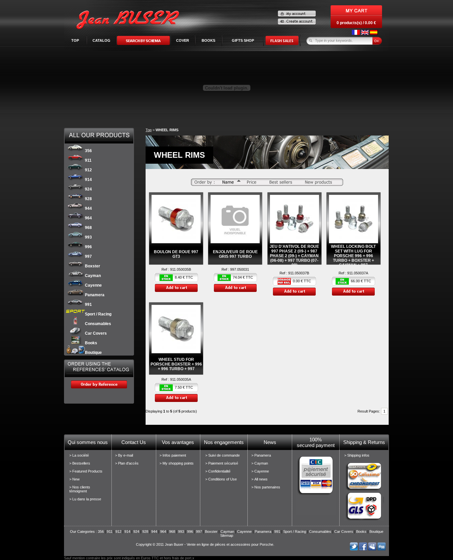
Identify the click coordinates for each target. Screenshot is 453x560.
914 (88, 179)
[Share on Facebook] (363, 549)
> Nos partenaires (265, 487)
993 (88, 237)
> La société (79, 455)
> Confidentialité (217, 471)
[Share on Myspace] (372, 549)
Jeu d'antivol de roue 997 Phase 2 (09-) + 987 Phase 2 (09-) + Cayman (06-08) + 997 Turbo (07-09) (294, 255)
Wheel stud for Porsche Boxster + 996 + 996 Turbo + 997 (176, 364)
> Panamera (261, 455)
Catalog (101, 40)
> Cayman (259, 463)
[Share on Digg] (381, 549)
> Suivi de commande (222, 455)
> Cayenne (260, 471)
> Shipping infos (356, 455)
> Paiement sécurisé (221, 463)
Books (91, 343)
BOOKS (208, 40)
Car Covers (96, 333)
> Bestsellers (79, 463)
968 (88, 227)
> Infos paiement (173, 455)
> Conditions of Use (221, 479)
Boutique (93, 352)
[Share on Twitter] (354, 549)
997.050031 (239, 269)
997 (88, 256)
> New (74, 479)
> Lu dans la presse (85, 499)
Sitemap (226, 535)
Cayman (93, 275)
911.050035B (180, 269)
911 (88, 160)
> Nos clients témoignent (79, 489)
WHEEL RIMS (167, 130)
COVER (182, 40)
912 (88, 170)
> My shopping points (177, 463)
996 (88, 247)
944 (88, 208)
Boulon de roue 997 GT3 (176, 254)
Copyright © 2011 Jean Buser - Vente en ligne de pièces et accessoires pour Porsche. (205, 544)
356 (88, 150)
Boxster (92, 266)
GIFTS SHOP (243, 40)
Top (75, 40)
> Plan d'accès (127, 463)
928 (88, 198)
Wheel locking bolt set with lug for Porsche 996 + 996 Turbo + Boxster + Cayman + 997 (353, 255)
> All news (259, 479)
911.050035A (180, 379)
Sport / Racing (98, 314)
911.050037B (298, 273)
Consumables (98, 323)
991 (88, 304)
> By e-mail (124, 455)
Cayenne (93, 285)
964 (88, 218)
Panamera (94, 295)
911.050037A (357, 273)
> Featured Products (85, 471)
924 (88, 189)
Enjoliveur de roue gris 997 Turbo (235, 254)
